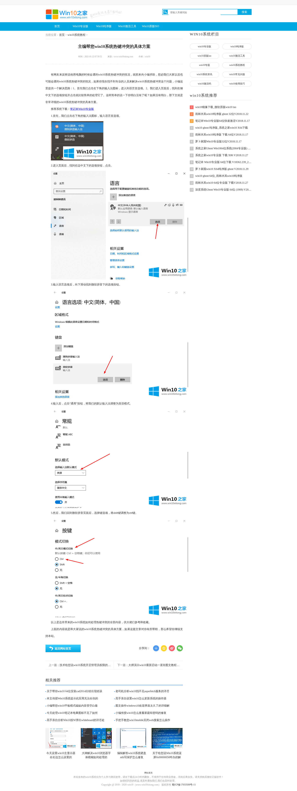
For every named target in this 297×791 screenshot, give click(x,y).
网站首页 (148, 773)
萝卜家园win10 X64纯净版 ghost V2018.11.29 (219, 168)
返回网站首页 (63, 648)
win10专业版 (204, 46)
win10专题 (204, 65)
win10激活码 (204, 83)
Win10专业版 (80, 26)
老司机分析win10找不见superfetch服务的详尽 (142, 691)
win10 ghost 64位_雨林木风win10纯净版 (217, 175)
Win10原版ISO (150, 26)
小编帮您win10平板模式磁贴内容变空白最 (72, 705)
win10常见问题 (237, 74)
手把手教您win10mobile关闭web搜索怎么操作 (143, 720)
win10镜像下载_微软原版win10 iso (213, 107)
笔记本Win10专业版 (82, 108)
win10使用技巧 (237, 83)
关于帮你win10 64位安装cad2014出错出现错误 (74, 691)
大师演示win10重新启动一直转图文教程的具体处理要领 (162, 665)
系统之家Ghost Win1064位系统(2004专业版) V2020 (221, 148)
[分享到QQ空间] (164, 648)
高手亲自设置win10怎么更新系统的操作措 (141, 698)
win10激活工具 (237, 56)
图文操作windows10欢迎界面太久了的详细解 (142, 705)
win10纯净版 (237, 46)
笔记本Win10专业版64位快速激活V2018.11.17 (220, 120)
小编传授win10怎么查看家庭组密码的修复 (141, 712)
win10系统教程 (76, 34)
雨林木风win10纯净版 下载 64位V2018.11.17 (219, 134)
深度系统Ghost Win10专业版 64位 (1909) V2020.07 (221, 189)
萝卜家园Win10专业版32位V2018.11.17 (216, 141)
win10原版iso (204, 56)
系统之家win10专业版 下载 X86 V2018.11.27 (219, 155)
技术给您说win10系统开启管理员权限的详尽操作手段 (92, 665)
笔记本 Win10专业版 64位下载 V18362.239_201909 (221, 162)
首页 (57, 26)
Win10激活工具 (127, 26)
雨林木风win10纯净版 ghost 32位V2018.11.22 (220, 113)
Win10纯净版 (104, 26)
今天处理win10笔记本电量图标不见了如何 (72, 712)
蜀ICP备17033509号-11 (184, 784)
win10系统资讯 (204, 74)
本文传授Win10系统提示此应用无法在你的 (72, 698)
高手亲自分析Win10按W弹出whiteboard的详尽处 (75, 720)
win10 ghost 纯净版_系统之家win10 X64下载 (219, 127)
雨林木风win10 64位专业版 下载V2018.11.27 (219, 182)
